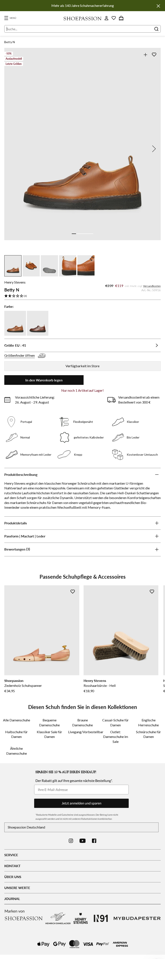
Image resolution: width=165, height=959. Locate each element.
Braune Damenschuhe (82, 722)
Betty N (9, 42)
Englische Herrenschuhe (148, 722)
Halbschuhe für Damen (16, 734)
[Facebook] (94, 841)
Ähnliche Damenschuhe (16, 750)
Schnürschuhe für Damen (148, 734)
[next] (153, 148)
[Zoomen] (145, 54)
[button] (82, 296)
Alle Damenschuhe (16, 720)
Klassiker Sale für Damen (49, 734)
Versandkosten (152, 286)
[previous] (12, 148)
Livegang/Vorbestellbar (82, 732)
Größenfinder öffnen (19, 355)
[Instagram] (71, 841)
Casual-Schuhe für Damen (115, 722)
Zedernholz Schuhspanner (23, 685)
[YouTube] (82, 841)
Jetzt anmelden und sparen (81, 803)
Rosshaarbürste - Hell (100, 685)
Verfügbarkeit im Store (82, 366)
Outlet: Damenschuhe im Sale (115, 737)
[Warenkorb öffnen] (121, 18)
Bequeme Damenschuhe (49, 722)
